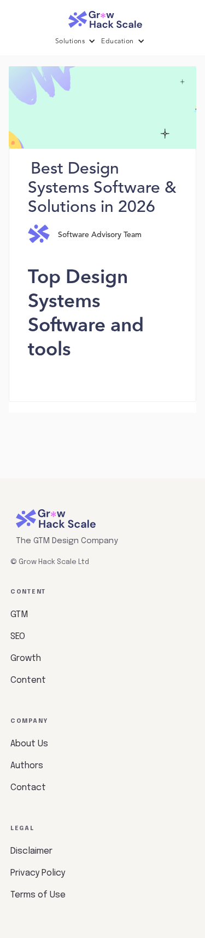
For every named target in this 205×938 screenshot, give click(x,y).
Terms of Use (38, 895)
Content (28, 680)
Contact (28, 787)
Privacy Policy (37, 873)
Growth (25, 658)
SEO (17, 636)
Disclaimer (31, 851)
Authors (26, 765)
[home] (102, 16)
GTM (19, 614)
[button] (78, 41)
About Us (29, 744)
